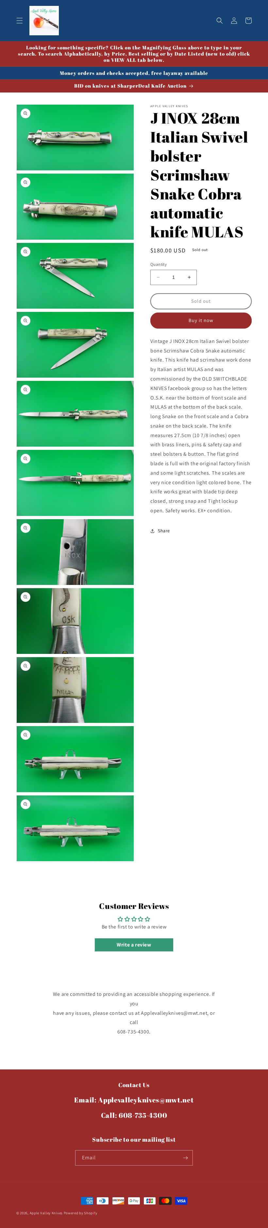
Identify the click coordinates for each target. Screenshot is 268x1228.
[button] (19, 20)
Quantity (158, 264)
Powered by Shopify (80, 1213)
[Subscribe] (185, 1158)
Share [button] (164, 531)
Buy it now (201, 320)
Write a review (134, 944)
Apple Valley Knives (46, 1213)
